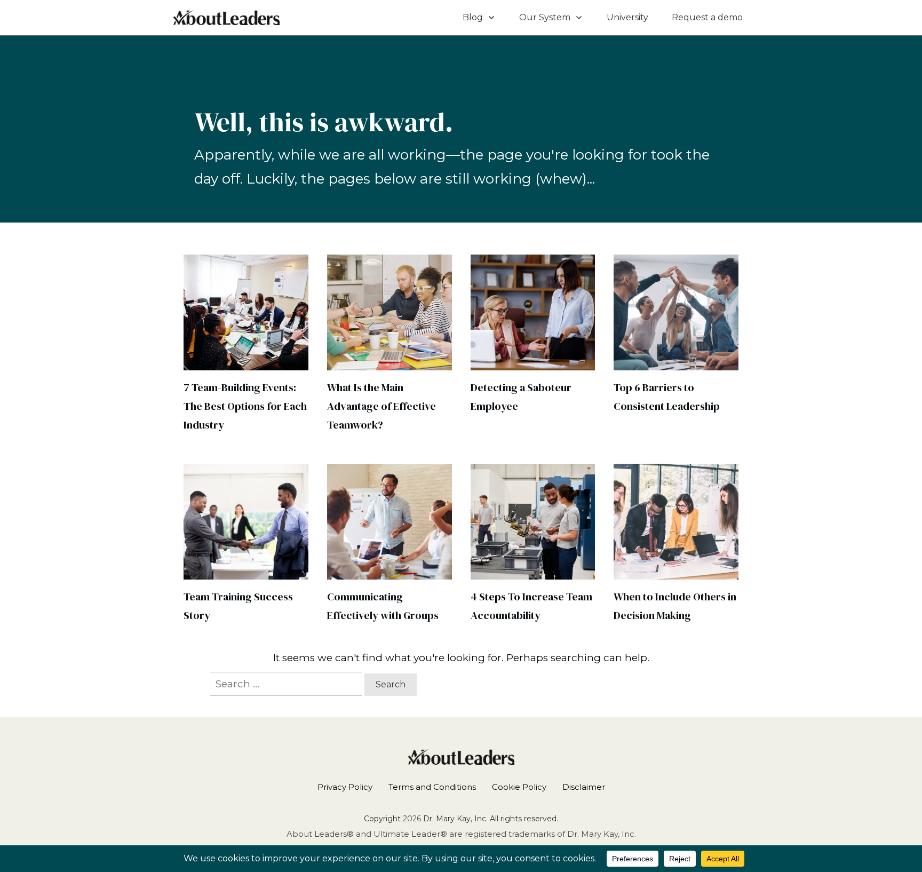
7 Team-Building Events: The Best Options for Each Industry (245, 406)
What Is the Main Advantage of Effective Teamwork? (381, 406)
